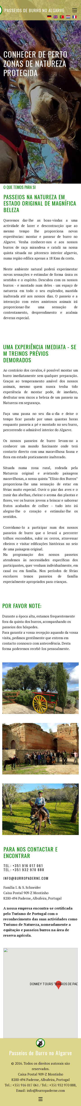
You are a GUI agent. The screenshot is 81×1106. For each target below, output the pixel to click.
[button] (58, 985)
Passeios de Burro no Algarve (34, 10)
